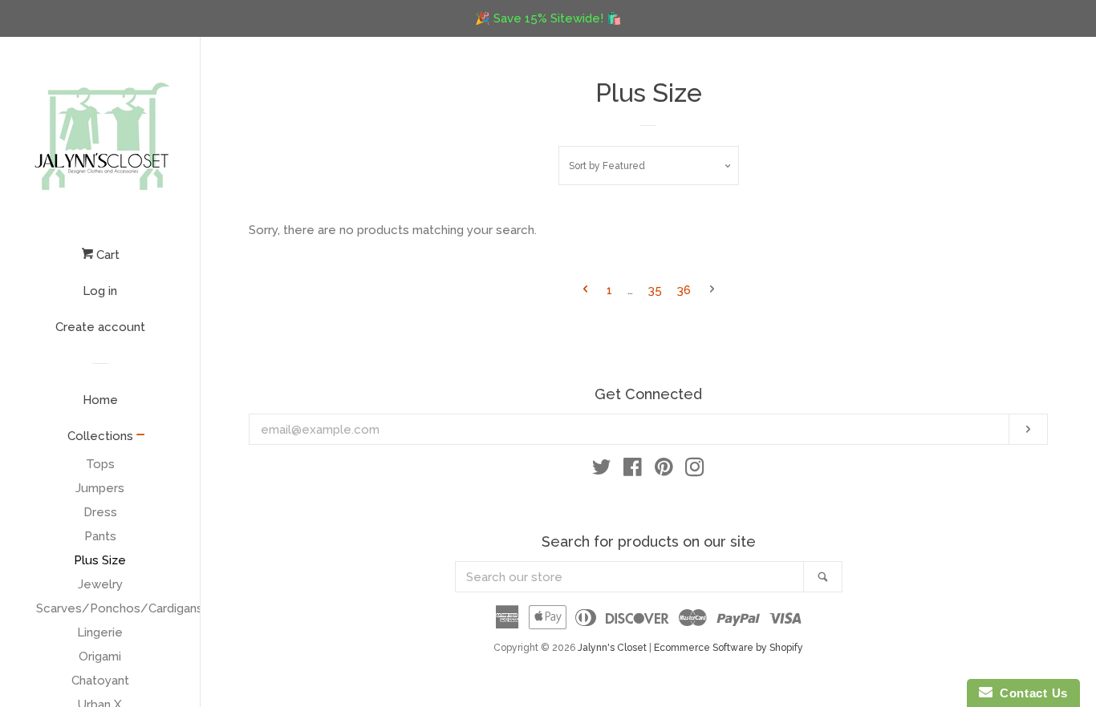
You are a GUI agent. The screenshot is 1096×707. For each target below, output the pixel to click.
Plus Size (100, 560)
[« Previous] (585, 290)
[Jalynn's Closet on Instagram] (694, 470)
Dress (100, 512)
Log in (100, 291)
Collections (100, 436)
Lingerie (100, 632)
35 (655, 290)
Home (100, 400)
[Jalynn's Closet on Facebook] (633, 470)
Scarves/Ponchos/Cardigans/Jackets (100, 608)
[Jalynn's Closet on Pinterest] (664, 470)
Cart (106, 255)
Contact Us (1030, 693)
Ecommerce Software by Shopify (728, 647)
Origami (100, 656)
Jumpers (99, 488)
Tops (100, 464)
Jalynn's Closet (612, 647)
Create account (100, 327)
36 (684, 290)
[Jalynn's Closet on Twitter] (601, 470)
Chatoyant (100, 680)
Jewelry (100, 584)
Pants (100, 536)
